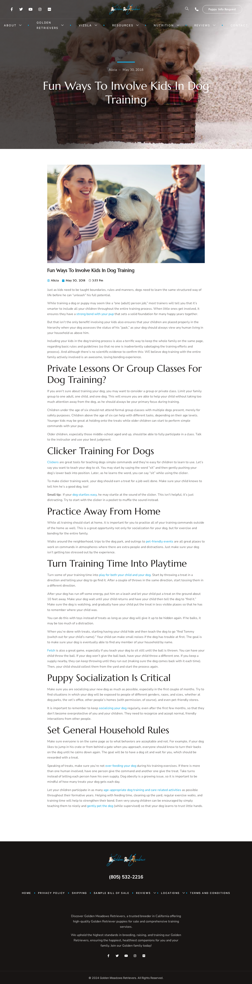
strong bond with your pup (95, 314)
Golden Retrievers (47, 25)
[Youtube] (30, 9)
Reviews (202, 25)
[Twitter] (21, 9)
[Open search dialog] (187, 9)
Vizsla (85, 25)
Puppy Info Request (222, 9)
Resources (122, 25)
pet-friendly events (159, 541)
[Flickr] (49, 9)
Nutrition (164, 25)
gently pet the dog (100, 806)
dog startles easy (84, 494)
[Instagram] (40, 9)
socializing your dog (113, 708)
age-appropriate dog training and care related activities (142, 790)
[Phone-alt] (196, 9)
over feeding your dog (120, 766)
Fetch (51, 650)
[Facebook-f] (11, 9)
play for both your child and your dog (125, 575)
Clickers (53, 462)
